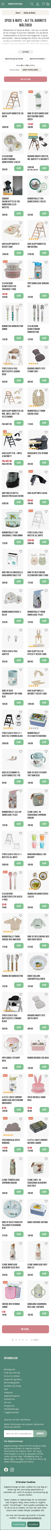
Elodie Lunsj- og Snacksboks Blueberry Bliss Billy (37, 1182)
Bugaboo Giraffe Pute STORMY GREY (36, 370)
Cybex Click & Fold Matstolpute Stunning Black (11, 1018)
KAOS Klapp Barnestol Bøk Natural (36, 245)
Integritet (8, 1392)
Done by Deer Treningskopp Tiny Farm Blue (12, 693)
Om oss (7, 1402)
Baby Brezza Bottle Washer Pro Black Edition (13, 495)
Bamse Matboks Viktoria (37, 1222)
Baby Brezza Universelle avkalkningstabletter (12, 574)
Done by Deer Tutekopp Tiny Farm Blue (37, 774)
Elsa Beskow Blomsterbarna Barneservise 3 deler (11, 159)
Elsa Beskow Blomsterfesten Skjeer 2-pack (12, 896)
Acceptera (33, 1524)
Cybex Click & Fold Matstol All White (35, 534)
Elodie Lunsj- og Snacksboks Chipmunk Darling (36, 815)
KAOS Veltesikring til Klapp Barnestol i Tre (11, 774)
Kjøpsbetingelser (12, 1395)
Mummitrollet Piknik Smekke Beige (36, 412)
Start (18, 12)
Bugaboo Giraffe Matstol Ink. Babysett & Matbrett (38, 158)
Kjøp (44, 168)
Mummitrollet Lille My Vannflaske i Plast (12, 813)
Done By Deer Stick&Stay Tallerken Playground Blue (12, 1225)
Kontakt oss (9, 1399)
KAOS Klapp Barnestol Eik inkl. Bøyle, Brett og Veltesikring (12, 413)
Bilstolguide (9, 1369)
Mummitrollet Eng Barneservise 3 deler (36, 200)
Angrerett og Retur (13, 1379)
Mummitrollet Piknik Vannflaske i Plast (36, 613)
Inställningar (19, 1524)
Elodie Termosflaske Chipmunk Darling (11, 1181)
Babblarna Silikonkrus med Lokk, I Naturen (37, 1305)
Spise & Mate (29, 12)
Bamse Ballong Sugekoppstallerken (36, 977)
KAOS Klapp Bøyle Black (37, 493)
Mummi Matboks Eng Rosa (38, 1057)
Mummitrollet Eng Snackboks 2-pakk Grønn (12, 534)
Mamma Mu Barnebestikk (12, 976)
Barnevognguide (12, 1382)
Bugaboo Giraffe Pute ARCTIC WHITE (36, 1017)
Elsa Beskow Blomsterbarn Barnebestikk (33, 329)
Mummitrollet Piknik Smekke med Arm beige (11, 938)
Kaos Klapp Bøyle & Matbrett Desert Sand (37, 692)
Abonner (40, 1433)
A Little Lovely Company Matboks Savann (37, 1141)
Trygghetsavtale (11, 1412)
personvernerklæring (31, 1518)
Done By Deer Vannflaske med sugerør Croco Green (38, 116)
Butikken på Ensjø (12, 1386)
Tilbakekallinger (11, 1409)
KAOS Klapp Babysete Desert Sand (11, 245)
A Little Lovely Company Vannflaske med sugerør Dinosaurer (12, 1100)
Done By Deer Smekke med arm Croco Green (38, 938)
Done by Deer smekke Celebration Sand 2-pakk (37, 574)
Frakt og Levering (12, 1372)
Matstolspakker (37, 59)
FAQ (6, 1389)
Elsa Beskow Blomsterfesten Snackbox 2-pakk (9, 286)
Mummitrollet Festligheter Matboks (36, 735)
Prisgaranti (9, 1405)
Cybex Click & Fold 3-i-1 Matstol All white (12, 856)
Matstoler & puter (14, 59)
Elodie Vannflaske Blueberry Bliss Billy (11, 1266)
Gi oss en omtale (12, 1376)
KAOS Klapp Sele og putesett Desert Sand (36, 653)
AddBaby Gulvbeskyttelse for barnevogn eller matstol (11, 203)
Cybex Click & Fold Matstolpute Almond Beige (11, 371)
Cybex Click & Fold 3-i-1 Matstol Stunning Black (12, 735)
